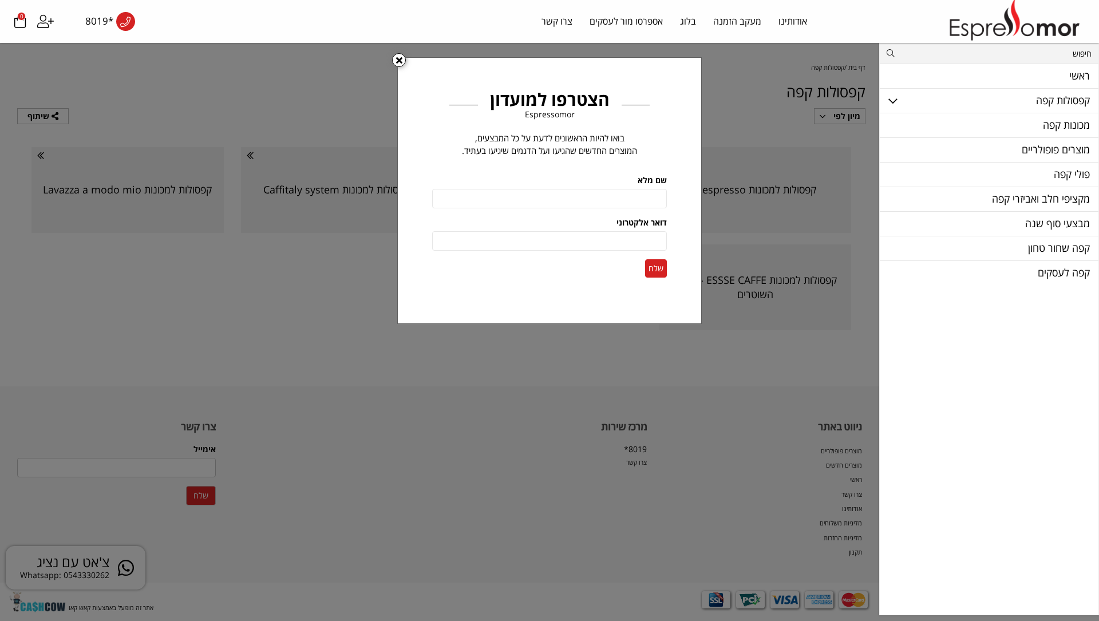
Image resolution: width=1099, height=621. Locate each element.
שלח (656, 268)
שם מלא (652, 180)
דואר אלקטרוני (641, 222)
